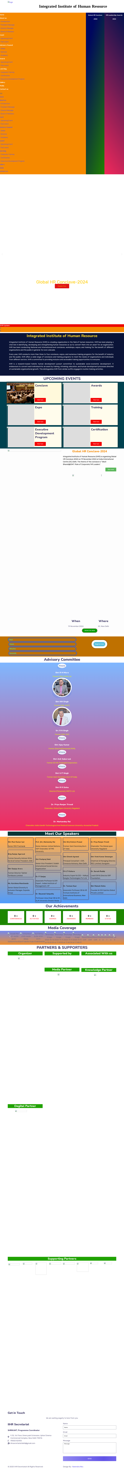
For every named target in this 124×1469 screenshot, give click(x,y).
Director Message (7, 28)
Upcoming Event (7, 38)
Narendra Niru (77, 1467)
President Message (7, 25)
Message (66, 1441)
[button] (40, 422)
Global (3, 48)
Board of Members (7, 32)
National (4, 52)
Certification (5, 76)
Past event (5, 42)
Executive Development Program (13, 79)
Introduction (5, 21)
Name (65, 1424)
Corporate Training (7, 72)
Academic (4, 55)
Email (65, 1432)
